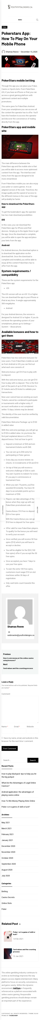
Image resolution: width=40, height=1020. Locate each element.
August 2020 (7, 870)
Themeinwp (13, 1015)
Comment (6, 694)
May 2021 (6, 822)
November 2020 (8, 852)
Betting (5, 891)
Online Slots (7, 903)
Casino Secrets (8, 897)
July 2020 (6, 876)
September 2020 (9, 864)
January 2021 (7, 840)
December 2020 (8, 846)
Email (17, 726)
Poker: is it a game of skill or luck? (16, 807)
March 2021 (7, 828)
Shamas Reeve (12, 52)
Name (5, 726)
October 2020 (7, 858)
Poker (5, 27)
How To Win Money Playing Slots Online (18, 801)
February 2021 (8, 834)
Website (30, 726)
